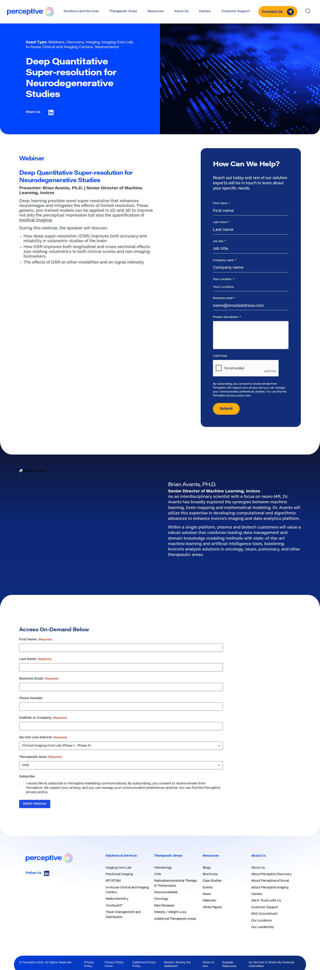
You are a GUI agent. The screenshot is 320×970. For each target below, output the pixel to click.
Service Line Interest (43, 737)
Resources (156, 11)
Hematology (163, 867)
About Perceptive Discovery (271, 874)
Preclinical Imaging (119, 874)
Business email (224, 298)
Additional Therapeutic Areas (175, 919)
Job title (219, 241)
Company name (224, 260)
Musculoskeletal (166, 892)
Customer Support (235, 11)
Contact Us (272, 12)
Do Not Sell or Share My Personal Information (271, 964)
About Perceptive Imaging (269, 887)
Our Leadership (262, 927)
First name (221, 203)
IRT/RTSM (113, 881)
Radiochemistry (117, 899)
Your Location (223, 279)
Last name (221, 222)
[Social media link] (46, 873)
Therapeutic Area (40, 757)
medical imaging (35, 220)
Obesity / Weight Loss (170, 912)
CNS (157, 874)
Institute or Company (43, 718)
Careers (205, 11)
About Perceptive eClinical (270, 881)
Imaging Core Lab (118, 867)
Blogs (207, 867)
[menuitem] (81, 12)
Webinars (209, 900)
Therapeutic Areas (123, 11)
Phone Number (31, 698)
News (207, 894)
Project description (227, 317)
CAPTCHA (220, 356)
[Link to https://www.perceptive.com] (30, 11)
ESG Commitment (264, 914)
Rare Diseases (164, 905)
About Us (181, 11)
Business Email (39, 678)
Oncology (161, 899)
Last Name (35, 659)
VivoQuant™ (114, 905)
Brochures (210, 874)
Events (207, 887)
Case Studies (212, 881)
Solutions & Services (121, 856)
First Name (35, 639)
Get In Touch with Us (266, 900)
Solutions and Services (81, 11)
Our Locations (261, 920)
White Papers (212, 907)
